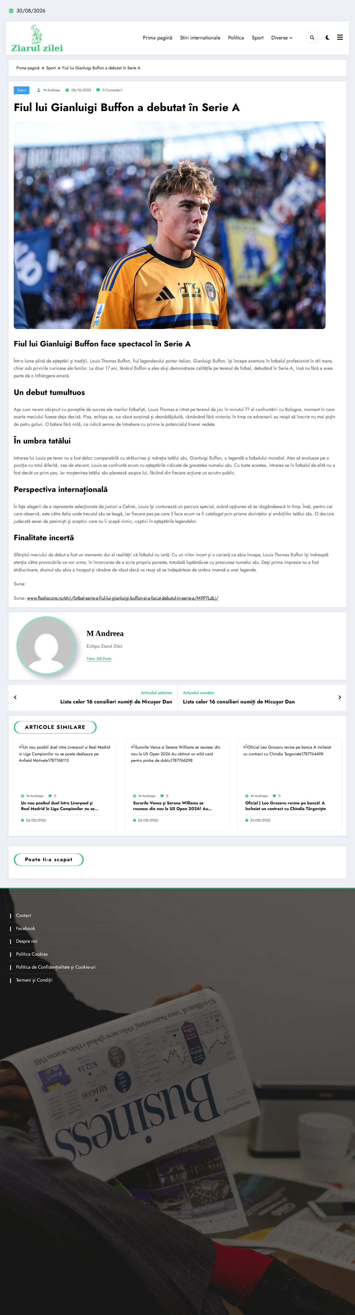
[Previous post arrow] (15, 698)
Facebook (25, 928)
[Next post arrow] (339, 698)
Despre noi (26, 941)
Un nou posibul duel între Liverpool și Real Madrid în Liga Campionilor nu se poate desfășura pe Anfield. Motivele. (58, 806)
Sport (258, 38)
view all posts (99, 658)
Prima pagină (157, 38)
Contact (23, 915)
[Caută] (312, 37)
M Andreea (51, 90)
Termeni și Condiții (34, 980)
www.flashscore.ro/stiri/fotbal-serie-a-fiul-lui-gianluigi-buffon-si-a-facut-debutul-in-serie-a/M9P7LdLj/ (122, 598)
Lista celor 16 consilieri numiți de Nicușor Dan (116, 702)
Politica (236, 38)
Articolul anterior (156, 692)
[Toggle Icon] (339, 38)
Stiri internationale (200, 38)
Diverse (279, 38)
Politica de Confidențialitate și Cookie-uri (56, 967)
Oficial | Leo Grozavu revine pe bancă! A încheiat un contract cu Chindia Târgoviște (285, 806)
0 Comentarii (112, 90)
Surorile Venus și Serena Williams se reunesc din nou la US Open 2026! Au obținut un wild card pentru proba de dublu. (170, 806)
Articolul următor (198, 692)
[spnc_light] (328, 38)
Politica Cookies (32, 954)
